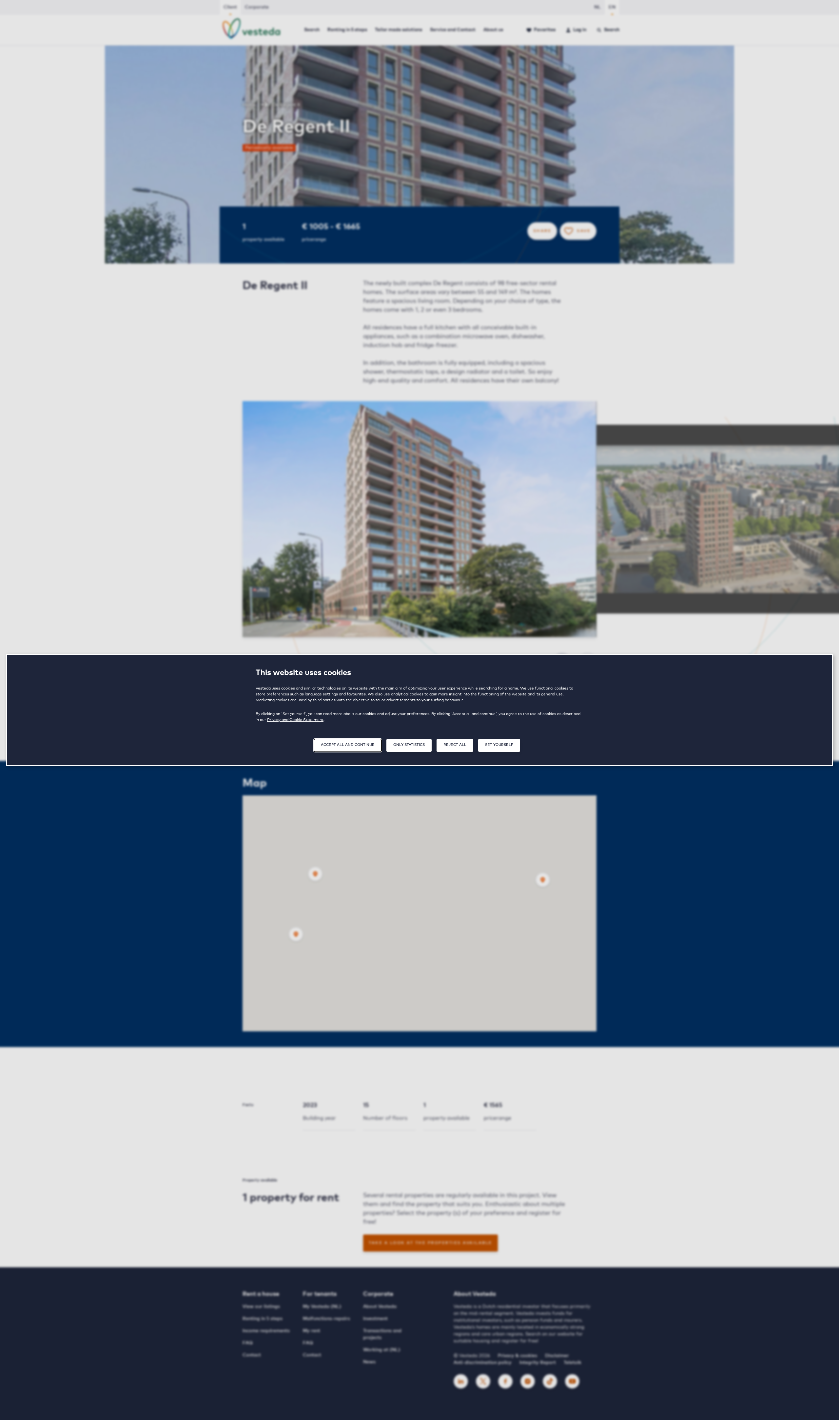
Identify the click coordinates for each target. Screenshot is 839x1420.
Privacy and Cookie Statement (295, 720)
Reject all (454, 745)
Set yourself (499, 745)
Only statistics (409, 745)
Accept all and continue (348, 745)
